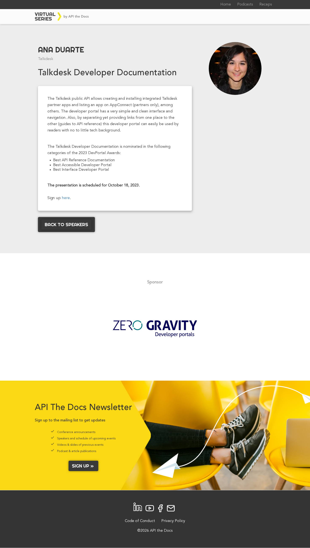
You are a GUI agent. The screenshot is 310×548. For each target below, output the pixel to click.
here (66, 198)
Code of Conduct (140, 521)
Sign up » (83, 466)
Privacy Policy (173, 521)
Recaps (265, 4)
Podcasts (245, 4)
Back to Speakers (66, 224)
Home (225, 4)
